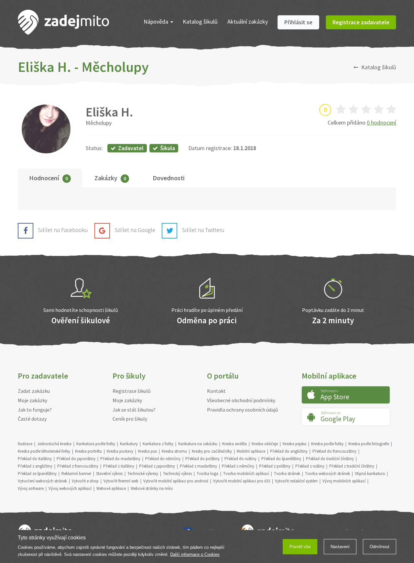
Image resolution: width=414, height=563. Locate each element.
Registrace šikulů (132, 391)
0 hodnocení (381, 122)
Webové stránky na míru (152, 488)
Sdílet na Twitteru (203, 230)
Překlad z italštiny (118, 466)
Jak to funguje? (35, 409)
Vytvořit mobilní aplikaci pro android (175, 481)
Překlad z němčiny (238, 466)
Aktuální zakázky (247, 21)
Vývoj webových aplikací (70, 488)
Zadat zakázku (34, 391)
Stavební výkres (109, 473)
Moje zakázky (32, 400)
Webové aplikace (111, 488)
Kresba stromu (174, 451)
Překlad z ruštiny (309, 466)
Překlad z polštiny (274, 466)
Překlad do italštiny (35, 458)
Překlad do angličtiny (289, 451)
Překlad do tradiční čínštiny (330, 458)
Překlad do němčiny (162, 458)
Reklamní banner (76, 473)
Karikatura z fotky (158, 444)
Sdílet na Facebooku (63, 230)
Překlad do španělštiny (281, 458)
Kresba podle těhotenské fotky (44, 451)
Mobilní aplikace (251, 451)
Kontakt (216, 391)
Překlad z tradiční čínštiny (351, 466)
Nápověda (156, 21)
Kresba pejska (294, 444)
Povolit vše (299, 546)
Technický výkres (177, 473)
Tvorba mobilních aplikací (246, 473)
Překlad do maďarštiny (120, 458)
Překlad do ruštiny (240, 458)
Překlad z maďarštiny (198, 466)
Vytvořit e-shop (85, 481)
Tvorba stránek (287, 473)
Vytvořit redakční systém (296, 481)
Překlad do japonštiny (76, 458)
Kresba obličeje (265, 444)
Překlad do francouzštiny (334, 451)
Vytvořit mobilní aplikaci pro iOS (241, 481)
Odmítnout (379, 546)
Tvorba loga (207, 473)
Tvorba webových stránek (327, 473)
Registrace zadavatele (360, 22)
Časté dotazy (32, 418)
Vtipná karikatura (370, 473)
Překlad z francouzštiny (77, 466)
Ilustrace (25, 444)
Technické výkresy (142, 473)
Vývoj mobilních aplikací (343, 481)
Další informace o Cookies (195, 554)
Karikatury (129, 444)
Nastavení (340, 546)
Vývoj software (31, 488)
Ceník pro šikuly (130, 418)
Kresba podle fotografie (368, 444)
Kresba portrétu (88, 451)
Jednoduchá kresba (54, 444)
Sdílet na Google (135, 230)
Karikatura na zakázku (197, 444)
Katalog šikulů (200, 21)
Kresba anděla (234, 444)
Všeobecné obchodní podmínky (241, 400)
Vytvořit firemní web (121, 481)
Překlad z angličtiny (35, 466)
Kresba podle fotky (327, 444)
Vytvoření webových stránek (42, 481)
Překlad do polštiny (202, 458)
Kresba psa (147, 451)
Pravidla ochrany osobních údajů (242, 409)
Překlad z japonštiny (157, 466)
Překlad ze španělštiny (37, 473)
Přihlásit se (298, 22)
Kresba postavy (120, 451)
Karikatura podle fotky (95, 444)
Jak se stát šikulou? (134, 409)
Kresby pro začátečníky (212, 451)
